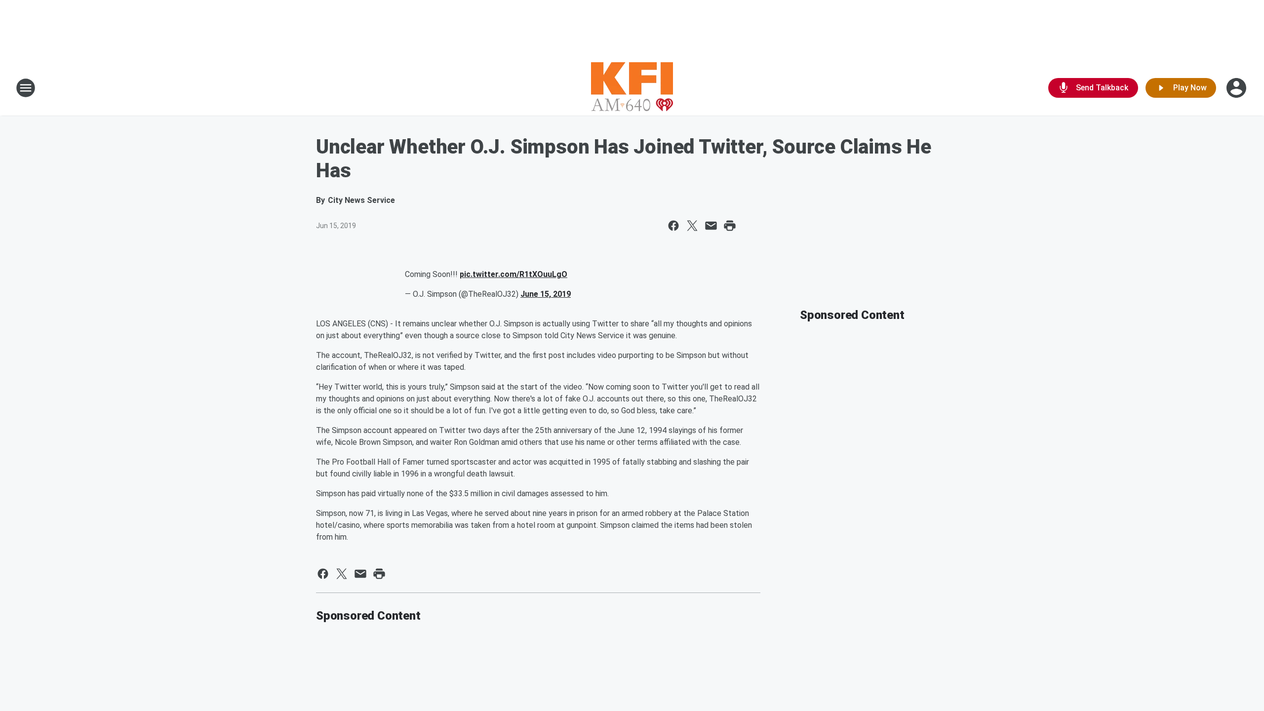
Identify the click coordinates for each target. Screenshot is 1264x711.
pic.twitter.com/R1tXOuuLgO (513, 274)
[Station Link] (632, 88)
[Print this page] (730, 226)
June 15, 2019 (545, 294)
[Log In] (1237, 88)
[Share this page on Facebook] (673, 226)
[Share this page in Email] (711, 226)
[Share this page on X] (692, 226)
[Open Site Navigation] (26, 88)
